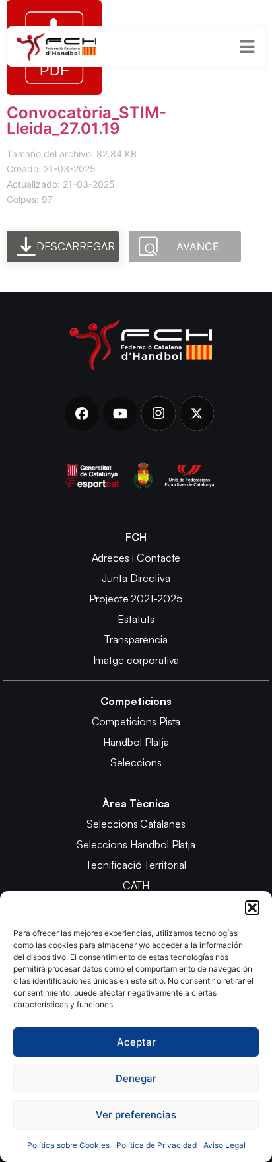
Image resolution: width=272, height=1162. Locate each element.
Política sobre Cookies (68, 1145)
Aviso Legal (224, 1145)
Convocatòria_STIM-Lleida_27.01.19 (86, 120)
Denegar (136, 1078)
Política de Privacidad (156, 1145)
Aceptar (136, 1042)
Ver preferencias (136, 1114)
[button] (252, 907)
